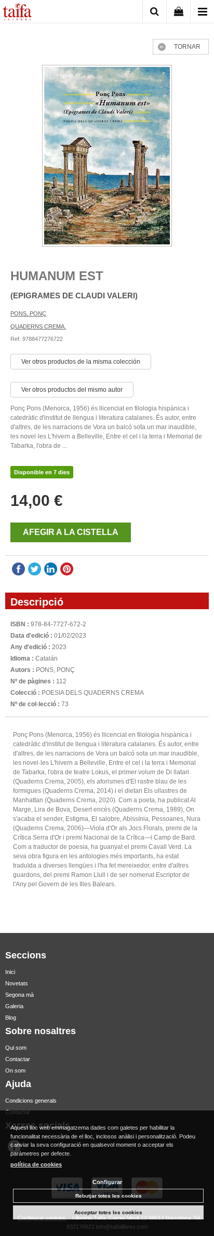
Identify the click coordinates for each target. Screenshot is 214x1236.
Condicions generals (31, 1100)
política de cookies (36, 1164)
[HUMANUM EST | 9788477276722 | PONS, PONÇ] (107, 157)
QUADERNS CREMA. (38, 326)
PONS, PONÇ (28, 313)
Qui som (15, 1048)
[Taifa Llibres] (17, 13)
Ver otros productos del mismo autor (72, 389)
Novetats (16, 983)
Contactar (17, 1059)
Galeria (14, 1006)
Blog (10, 1017)
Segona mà (19, 995)
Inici (10, 972)
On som (15, 1070)
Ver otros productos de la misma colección (80, 361)
